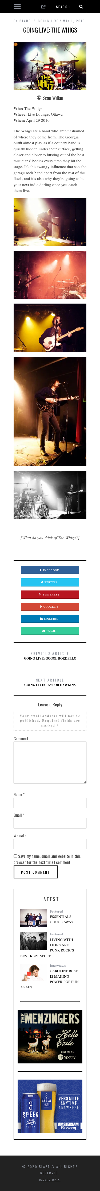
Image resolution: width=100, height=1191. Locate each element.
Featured (56, 911)
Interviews (58, 965)
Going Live (48, 21)
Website (20, 835)
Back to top (48, 1179)
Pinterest (50, 594)
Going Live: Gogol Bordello (50, 656)
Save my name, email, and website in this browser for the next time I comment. (47, 859)
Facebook (50, 570)
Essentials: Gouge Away (62, 919)
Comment (21, 738)
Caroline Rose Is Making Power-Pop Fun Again (49, 978)
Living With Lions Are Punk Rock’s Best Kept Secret (47, 947)
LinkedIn (50, 619)
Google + (50, 606)
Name (19, 794)
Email (50, 631)
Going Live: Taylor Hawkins (50, 682)
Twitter (50, 582)
